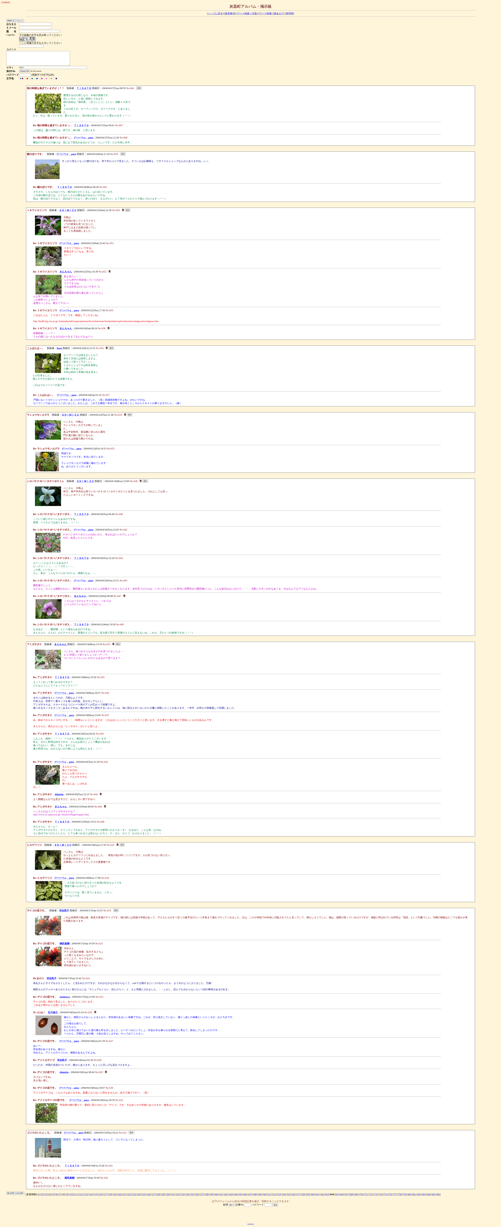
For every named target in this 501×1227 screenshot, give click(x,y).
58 (303, 1194)
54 (284, 1194)
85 (433, 1194)
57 (298, 1194)
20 (119, 1194)
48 (255, 1194)
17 (105, 1194)
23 (134, 1194)
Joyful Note (250, 1224)
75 (385, 1194)
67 (346, 1194)
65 (337, 1194)
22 (129, 1194)
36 (197, 1194)
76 (390, 1194)
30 (168, 1194)
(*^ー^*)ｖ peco (83, 137)
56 (293, 1194)
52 (274, 1194)
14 (91, 1194)
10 (71, 1194)
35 (192, 1194)
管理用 (289, 13)
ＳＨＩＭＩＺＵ (68, 210)
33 (182, 1194)
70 (361, 1194)
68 (351, 1194)
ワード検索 (265, 13)
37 (202, 1194)
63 (327, 1194)
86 (438, 1194)
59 (308, 1194)
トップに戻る (215, 13)
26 (148, 1194)
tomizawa (65, 996)
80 (409, 1194)
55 (288, 1194)
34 (187, 1194)
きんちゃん (66, 271)
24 (139, 1194)
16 (100, 1194)
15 (95, 1194)
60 (313, 1194)
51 (269, 1194)
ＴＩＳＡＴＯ (84, 88)
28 (158, 1194)
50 (264, 1194)
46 (245, 1194)
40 (216, 1194)
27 (153, 1194)
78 (399, 1194)
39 (211, 1194)
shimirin (59, 794)
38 (206, 1194)
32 (177, 1194)
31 (173, 1194)
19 (115, 1194)
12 (81, 1194)
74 (380, 1194)
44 (235, 1194)
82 (419, 1194)
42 (226, 1194)
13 (86, 1194)
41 (221, 1194)
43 (230, 1194)
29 (163, 1194)
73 (375, 1194)
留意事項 (230, 13)
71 (366, 1194)
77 (395, 1194)
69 (356, 1194)
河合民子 (64, 910)
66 (342, 1194)
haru (59, 348)
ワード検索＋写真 (247, 13)
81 (414, 1194)
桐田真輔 (65, 943)
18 (110, 1194)
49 (259, 1194)
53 (279, 1194)
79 (404, 1194)
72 (370, 1194)
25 (144, 1194)
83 (424, 1194)
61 (317, 1194)
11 (76, 1194)
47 (250, 1194)
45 (240, 1194)
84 (428, 1194)
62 (322, 1194)
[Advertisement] (250, 1215)
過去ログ (279, 13)
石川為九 (53, 1012)
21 (124, 1194)
